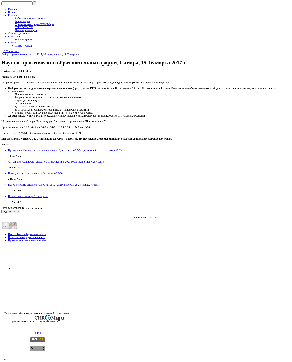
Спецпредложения (19, 33)
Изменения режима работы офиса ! (28, 196)
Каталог (12, 15)
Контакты (13, 42)
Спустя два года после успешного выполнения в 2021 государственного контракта (56, 161)
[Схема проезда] (13, 229)
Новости (13, 12)
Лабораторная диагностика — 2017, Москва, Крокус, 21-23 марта (39, 54)
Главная (12, 9)
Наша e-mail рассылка (146, 217)
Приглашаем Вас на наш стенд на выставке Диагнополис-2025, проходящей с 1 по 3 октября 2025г (65, 150)
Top (3, 359)
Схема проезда (23, 45)
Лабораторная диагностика (30, 18)
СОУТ (37, 333)
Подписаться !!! (11, 211)
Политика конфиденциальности (26, 237)
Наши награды (23, 39)
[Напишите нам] (5, 229)
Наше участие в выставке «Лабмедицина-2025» (35, 173)
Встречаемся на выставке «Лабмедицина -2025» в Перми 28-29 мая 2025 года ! (53, 184)
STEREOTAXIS (24, 27)
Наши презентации (26, 30)
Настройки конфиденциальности (27, 234)
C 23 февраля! (11, 51)
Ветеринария (22, 21)
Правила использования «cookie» (27, 240)
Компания (14, 36)
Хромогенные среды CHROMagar (34, 24)
